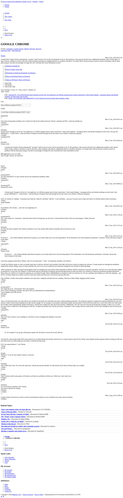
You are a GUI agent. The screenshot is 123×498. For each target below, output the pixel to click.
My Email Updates (10, 477)
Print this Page (16, 50)
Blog (6, 486)
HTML (3, 108)
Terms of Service (28, 494)
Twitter (7, 488)
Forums (7, 5)
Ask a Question (9, 457)
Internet (26, 49)
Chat (6, 462)
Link (2, 101)
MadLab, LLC (16, 494)
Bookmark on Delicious (28, 73)
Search (41, 1)
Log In (29, 1)
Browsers (32, 49)
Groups (7, 6)
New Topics (8, 16)
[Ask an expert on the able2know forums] (14, 1)
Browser (38, 49)
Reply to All (8, 35)
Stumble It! (16, 66)
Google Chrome (18, 49)
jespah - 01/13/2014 (38, 98)
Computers (9, 49)
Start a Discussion (10, 459)
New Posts (8, 20)
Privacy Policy (39, 494)
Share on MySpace (24, 80)
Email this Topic (6, 50)
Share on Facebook (24, 76)
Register (35, 1)
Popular (7, 13)
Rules (6, 484)
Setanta (3, 56)
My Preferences (9, 473)
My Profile (8, 472)
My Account (8, 470)
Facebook (8, 489)
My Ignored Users (10, 475)
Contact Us (8, 491)
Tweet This (18, 69)
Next (6, 30)
